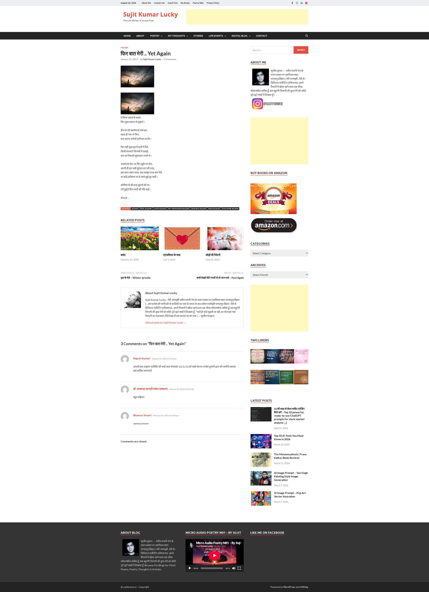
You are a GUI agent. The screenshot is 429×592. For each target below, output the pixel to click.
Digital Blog (240, 35)
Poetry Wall (198, 3)
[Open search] (306, 36)
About (140, 35)
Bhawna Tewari (142, 415)
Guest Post (173, 3)
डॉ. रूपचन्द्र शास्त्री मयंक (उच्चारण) (150, 388)
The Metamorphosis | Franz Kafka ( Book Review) (290, 456)
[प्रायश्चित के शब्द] (182, 239)
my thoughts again (178, 208)
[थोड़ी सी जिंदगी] (225, 239)
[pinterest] (306, 3)
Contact (261, 35)
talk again (214, 208)
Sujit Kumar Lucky (150, 14)
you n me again (230, 208)
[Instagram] (297, 3)
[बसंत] (140, 239)
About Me (146, 3)
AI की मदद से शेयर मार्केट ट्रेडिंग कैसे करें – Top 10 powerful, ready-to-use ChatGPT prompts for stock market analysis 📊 (289, 415)
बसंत (123, 255)
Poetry (154, 35)
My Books (185, 3)
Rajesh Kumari (141, 358)
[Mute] (233, 568)
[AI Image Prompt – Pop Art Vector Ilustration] (261, 493)
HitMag (304, 586)
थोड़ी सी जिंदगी (213, 255)
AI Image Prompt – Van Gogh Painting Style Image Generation (291, 476)
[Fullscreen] (239, 568)
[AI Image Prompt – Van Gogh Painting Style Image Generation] (261, 473)
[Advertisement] (247, 16)
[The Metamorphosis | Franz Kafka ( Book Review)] (261, 454)
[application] (215, 555)
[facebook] (292, 3)
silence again (198, 208)
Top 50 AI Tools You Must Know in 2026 (288, 437)
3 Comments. (170, 59)
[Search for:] (279, 50)
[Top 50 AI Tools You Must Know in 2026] (261, 436)
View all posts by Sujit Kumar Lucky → (166, 322)
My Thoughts (176, 35)
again (135, 208)
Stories (198, 35)
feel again (146, 208)
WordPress (289, 586)
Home (127, 35)
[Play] (190, 568)
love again (160, 208)
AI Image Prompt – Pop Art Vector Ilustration (290, 494)
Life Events (216, 35)
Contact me (159, 3)
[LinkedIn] (302, 3)
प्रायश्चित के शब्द (171, 255)
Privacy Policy (213, 3)
